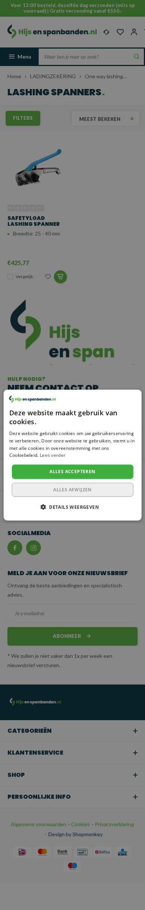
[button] (72, 506)
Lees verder (52, 455)
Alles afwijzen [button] (72, 489)
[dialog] (73, 455)
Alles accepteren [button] (72, 471)
